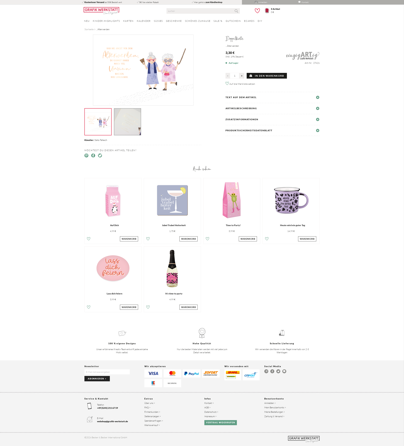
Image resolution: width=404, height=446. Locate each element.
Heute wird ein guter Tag (292, 225)
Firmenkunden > (152, 412)
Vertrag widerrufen (220, 422)
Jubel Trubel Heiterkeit (174, 225)
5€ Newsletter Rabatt (149, 2)
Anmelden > (270, 403)
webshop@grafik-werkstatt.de (112, 421)
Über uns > (149, 403)
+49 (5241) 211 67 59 (107, 408)
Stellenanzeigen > (152, 416)
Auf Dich (114, 225)
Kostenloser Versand (94, 2)
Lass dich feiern (114, 293)
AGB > (207, 407)
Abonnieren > (97, 378)
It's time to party (173, 293)
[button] (88, 239)
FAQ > (147, 407)
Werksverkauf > (152, 425)
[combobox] (203, 11)
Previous (82, 66)
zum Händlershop (213, 2)
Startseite (89, 29)
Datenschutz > (211, 412)
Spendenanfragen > (153, 420)
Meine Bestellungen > (274, 412)
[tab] (273, 97)
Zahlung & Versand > (274, 416)
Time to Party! (233, 225)
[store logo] (121, 11)
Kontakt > (209, 403)
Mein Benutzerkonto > (275, 407)
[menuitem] (87, 21)
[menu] (202, 21)
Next (204, 66)
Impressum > (210, 416)
